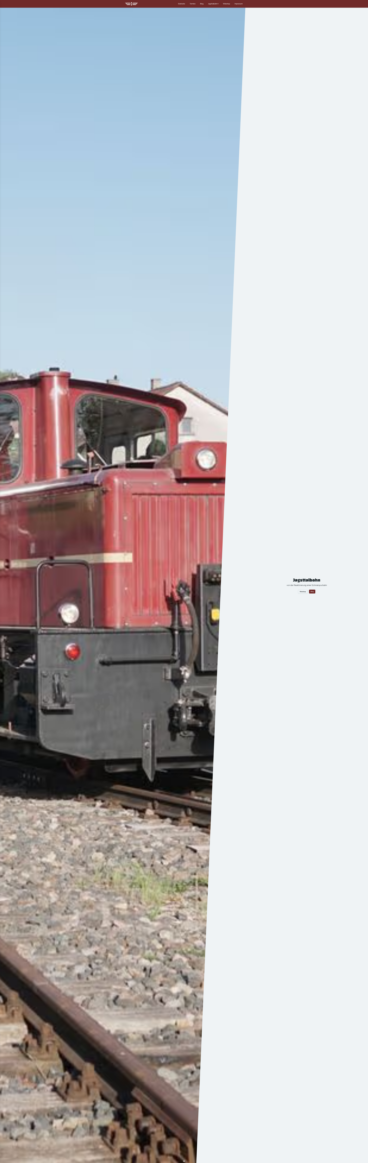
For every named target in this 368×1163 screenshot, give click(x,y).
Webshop (226, 4)
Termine (193, 4)
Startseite (181, 4)
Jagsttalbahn (213, 4)
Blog (201, 4)
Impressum (239, 4)
